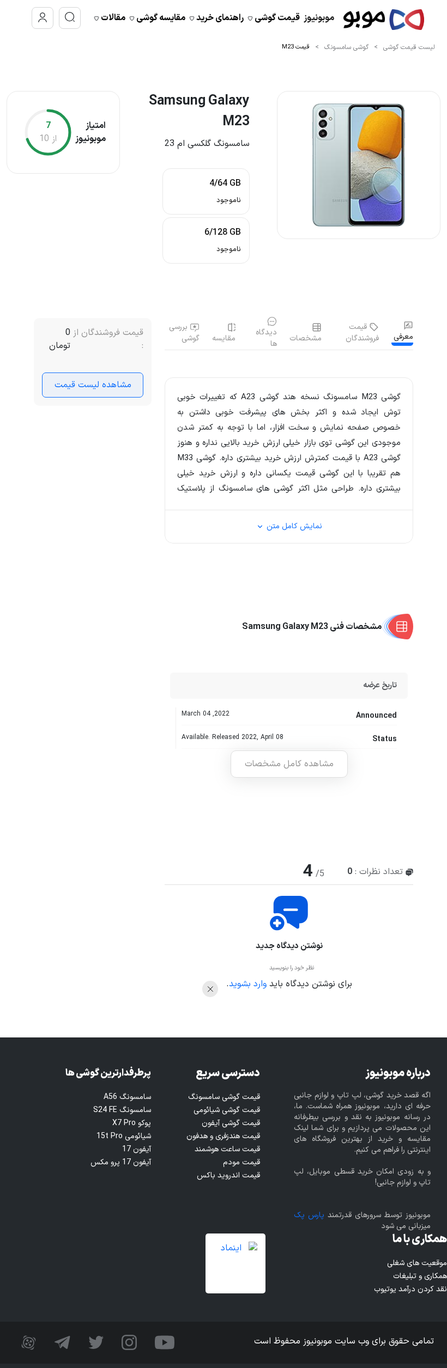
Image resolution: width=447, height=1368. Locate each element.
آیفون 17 (136, 1149)
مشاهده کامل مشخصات (289, 764)
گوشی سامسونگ (346, 47)
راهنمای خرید (219, 18)
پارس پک (309, 1215)
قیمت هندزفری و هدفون (223, 1136)
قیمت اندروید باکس (228, 1175)
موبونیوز (319, 18)
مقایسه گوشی (160, 18)
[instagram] (128, 1342)
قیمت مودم (241, 1162)
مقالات (112, 18)
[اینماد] (235, 1263)
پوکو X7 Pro (131, 1123)
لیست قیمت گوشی (409, 47)
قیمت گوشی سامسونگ (224, 1097)
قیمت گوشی (276, 18)
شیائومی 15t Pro (123, 1136)
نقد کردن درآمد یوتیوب (410, 1289)
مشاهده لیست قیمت (93, 385)
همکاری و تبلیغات (420, 1276)
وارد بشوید (248, 984)
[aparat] (29, 1342)
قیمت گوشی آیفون (231, 1123)
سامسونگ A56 (127, 1097)
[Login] (42, 18)
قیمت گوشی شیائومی (227, 1110)
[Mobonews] (383, 18)
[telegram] (61, 1342)
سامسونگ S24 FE (122, 1110)
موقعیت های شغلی (417, 1263)
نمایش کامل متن (293, 526)
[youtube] (163, 1342)
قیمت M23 (296, 47)
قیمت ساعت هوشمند (227, 1149)
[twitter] (95, 1342)
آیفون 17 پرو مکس (120, 1162)
